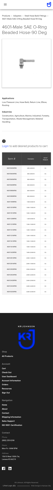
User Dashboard (9, 377)
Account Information (11, 381)
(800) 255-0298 (8, 440)
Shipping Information (11, 417)
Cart (4, 368)
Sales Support (8, 421)
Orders (5, 385)
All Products (7, 356)
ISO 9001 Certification (12, 425)
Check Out (6, 372)
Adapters (17, 16)
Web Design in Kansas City (41, 486)
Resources (7, 389)
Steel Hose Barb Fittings (35, 16)
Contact (5, 413)
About (4, 409)
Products (6, 16)
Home (4, 405)
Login (5, 146)
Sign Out (6, 393)
